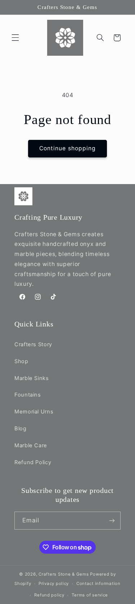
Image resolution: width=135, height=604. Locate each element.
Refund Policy (32, 462)
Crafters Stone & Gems (64, 574)
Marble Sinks (31, 378)
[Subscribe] (112, 520)
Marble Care (30, 445)
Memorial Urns (33, 411)
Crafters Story (33, 344)
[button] (15, 37)
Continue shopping (67, 148)
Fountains (27, 395)
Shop (21, 361)
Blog (20, 428)
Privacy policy (54, 583)
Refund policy (49, 595)
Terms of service (90, 595)
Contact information (98, 583)
